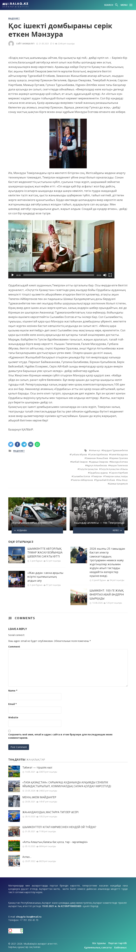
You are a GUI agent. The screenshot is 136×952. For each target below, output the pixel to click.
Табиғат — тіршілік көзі (37, 767)
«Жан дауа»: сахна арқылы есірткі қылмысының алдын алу (45, 576)
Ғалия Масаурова (119, 454)
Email (12, 704)
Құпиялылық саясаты (98, 947)
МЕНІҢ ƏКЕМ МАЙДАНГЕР (39, 797)
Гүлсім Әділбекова (99, 454)
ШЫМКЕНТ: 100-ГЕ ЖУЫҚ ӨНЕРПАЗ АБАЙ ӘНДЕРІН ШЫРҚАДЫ (107, 594)
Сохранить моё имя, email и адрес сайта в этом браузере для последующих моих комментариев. (60, 736)
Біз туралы (99, 943)
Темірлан (97, 476)
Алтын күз (95, 450)
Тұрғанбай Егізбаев (105, 480)
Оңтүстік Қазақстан (88, 469)
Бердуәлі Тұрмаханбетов (115, 450)
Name (12, 690)
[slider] (58, 275)
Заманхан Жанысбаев (97, 458)
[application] (61, 249)
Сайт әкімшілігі (25, 43)
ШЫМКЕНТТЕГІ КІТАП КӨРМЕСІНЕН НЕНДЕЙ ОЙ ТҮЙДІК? (59, 827)
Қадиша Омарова (99, 461)
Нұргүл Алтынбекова (97, 465)
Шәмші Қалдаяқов (118, 483)
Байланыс (120, 947)
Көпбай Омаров (80, 461)
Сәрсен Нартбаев (119, 472)
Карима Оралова (119, 458)
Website (13, 717)
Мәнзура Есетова (119, 461)
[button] (61, 249)
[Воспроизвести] (12, 275)
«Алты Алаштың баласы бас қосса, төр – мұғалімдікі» (55, 842)
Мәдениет (14, 18)
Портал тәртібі (117, 943)
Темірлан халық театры (116, 476)
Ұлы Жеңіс (123, 480)
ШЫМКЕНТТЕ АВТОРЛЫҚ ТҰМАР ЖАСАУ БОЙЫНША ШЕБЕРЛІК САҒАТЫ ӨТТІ (45, 552)
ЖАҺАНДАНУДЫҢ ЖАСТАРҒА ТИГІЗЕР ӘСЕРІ (50, 812)
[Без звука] (104, 275)
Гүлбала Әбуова (79, 454)
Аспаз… (26, 857)
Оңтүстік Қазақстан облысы (114, 469)
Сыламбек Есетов (81, 476)
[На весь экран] (110, 275)
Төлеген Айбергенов (82, 480)
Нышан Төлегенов (119, 465)
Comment (14, 646)
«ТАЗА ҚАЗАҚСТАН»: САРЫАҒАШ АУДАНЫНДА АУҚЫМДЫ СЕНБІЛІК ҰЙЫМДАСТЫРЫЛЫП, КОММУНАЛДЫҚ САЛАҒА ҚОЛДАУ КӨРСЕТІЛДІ (66, 784)
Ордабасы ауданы (98, 472)
